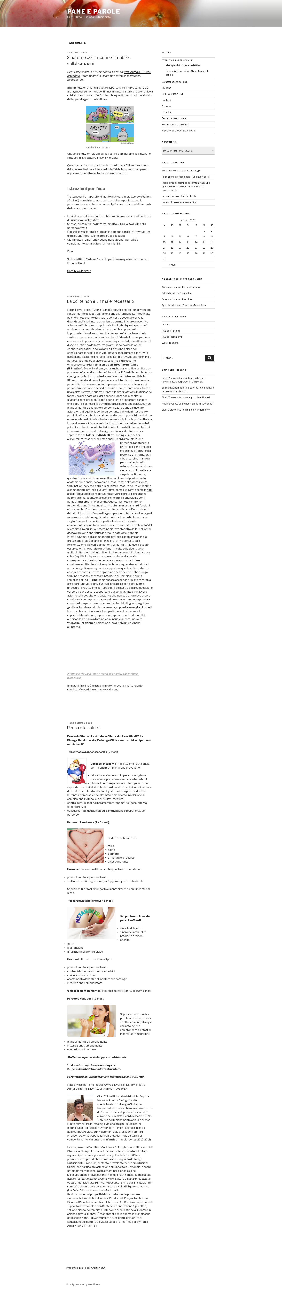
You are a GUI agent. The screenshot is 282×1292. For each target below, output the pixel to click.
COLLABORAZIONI (172, 94)
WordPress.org (170, 342)
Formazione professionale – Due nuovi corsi (185, 176)
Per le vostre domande (174, 118)
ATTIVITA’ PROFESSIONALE (177, 60)
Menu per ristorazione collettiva (183, 65)
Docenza (167, 106)
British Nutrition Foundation (177, 293)
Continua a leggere (79, 271)
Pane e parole (93, 11)
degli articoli (171, 330)
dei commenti (172, 336)
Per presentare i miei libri (175, 124)
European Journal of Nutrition (177, 299)
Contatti (166, 100)
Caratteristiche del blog (174, 81)
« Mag (172, 264)
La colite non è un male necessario (100, 301)
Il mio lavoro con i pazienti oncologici (181, 170)
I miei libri (167, 112)
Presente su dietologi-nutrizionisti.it (85, 1267)
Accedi (165, 324)
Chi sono (166, 87)
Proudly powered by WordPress (83, 1284)
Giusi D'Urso (168, 378)
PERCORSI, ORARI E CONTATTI (179, 130)
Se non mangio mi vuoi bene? (194, 397)
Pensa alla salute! (83, 727)
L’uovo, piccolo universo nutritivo (179, 202)
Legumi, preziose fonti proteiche (179, 196)
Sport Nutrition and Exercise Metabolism (184, 305)
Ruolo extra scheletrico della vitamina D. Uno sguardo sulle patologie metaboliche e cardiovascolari (186, 186)
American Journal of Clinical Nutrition (181, 287)
